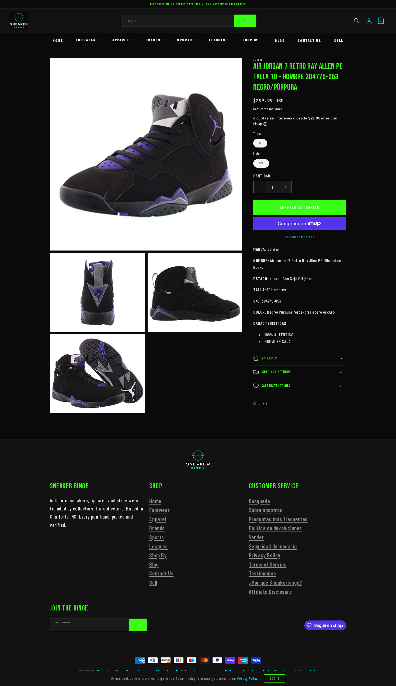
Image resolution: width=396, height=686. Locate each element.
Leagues (217, 39)
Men (261, 163)
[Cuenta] (369, 20)
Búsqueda (259, 501)
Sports (184, 39)
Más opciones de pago (299, 236)
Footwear (86, 39)
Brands (152, 39)
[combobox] (189, 21)
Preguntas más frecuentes (278, 519)
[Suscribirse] (138, 625)
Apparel (120, 39)
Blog (280, 40)
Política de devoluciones (275, 528)
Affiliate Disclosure (270, 591)
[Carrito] (381, 20)
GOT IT (275, 678)
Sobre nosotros (265, 509)
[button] (357, 21)
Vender (256, 537)
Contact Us (309, 40)
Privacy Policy (264, 555)
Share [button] (263, 403)
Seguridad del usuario (273, 546)
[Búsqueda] (245, 21)
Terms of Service (268, 564)
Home (58, 40)
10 (260, 143)
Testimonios (262, 573)
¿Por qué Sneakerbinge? (275, 582)
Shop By (250, 39)
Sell (338, 40)
